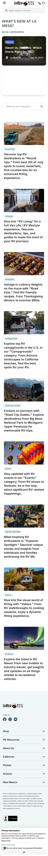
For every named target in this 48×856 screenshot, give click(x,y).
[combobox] (24, 10)
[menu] (24, 10)
